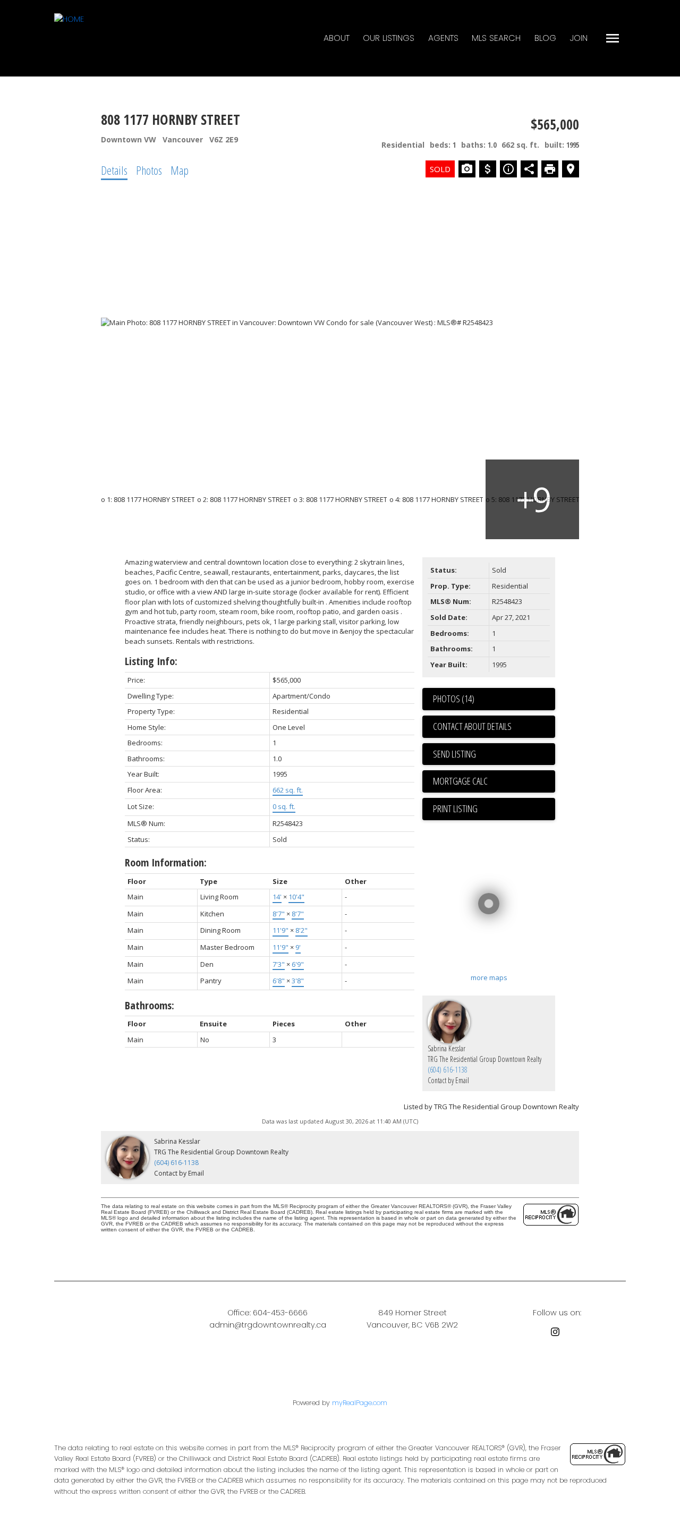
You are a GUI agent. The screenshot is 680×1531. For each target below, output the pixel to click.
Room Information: (166, 862)
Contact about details (472, 726)
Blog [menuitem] (545, 38)
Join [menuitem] (579, 38)
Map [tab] (180, 170)
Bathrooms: (149, 1005)
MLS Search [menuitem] (496, 38)
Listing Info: (151, 661)
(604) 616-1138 (448, 1070)
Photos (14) (453, 698)
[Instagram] (557, 1334)
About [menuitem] (337, 38)
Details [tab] (114, 170)
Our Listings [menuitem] (388, 38)
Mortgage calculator (494, 781)
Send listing (454, 753)
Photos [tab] (149, 170)
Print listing (455, 808)
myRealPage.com (359, 1402)
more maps (489, 977)
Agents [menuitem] (443, 38)
